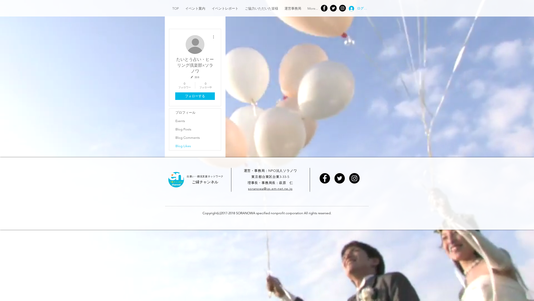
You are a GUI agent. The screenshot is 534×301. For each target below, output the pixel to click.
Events (180, 121)
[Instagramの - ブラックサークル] (342, 8)
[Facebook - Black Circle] (325, 178)
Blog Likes (183, 146)
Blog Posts (183, 129)
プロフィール (185, 113)
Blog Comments (187, 138)
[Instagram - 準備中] (354, 178)
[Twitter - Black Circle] (339, 178)
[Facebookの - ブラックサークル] (324, 8)
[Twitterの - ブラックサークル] (333, 8)
